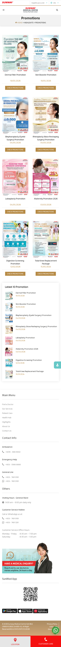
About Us (6, 426)
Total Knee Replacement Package (46, 262)
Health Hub (6, 418)
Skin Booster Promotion (45, 75)
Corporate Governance (52, 628)
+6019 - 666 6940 (12, 452)
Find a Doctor (7, 404)
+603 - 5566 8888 (13, 465)
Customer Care (46, 644)
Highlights (28, 23)
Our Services (7, 409)
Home (19, 23)
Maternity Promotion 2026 (45, 199)
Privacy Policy (52, 624)
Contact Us (6, 431)
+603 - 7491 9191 (12, 477)
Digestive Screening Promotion (15, 262)
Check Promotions (15, 88)
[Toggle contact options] (56, 630)
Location (15, 644)
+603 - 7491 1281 (12, 523)
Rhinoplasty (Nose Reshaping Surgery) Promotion (46, 138)
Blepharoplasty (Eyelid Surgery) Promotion (15, 138)
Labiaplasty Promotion (15, 199)
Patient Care (7, 413)
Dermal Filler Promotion (15, 75)
